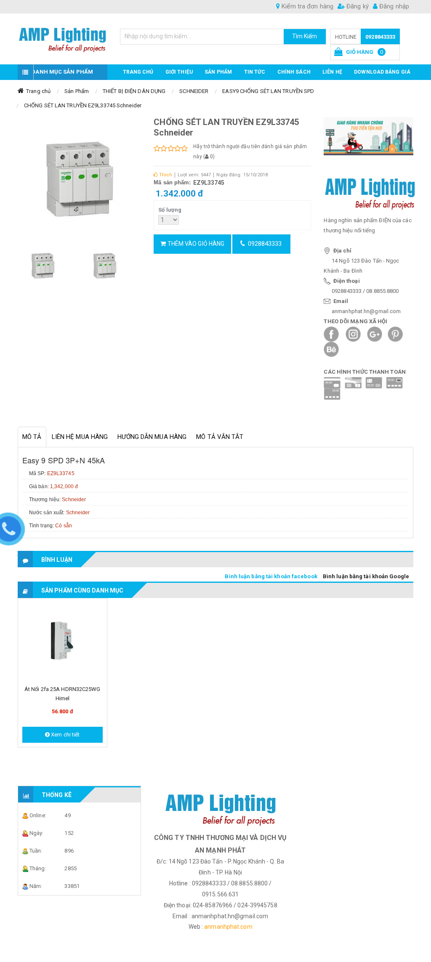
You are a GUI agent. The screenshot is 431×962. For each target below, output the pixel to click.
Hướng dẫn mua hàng (151, 437)
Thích (164, 175)
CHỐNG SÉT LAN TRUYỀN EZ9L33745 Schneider (82, 105)
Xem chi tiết (65, 734)
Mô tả (32, 437)
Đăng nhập (393, 6)
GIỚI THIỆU (179, 72)
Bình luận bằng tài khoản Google (366, 576)
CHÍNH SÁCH (294, 72)
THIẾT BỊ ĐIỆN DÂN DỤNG (134, 91)
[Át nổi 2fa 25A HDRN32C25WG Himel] (62, 641)
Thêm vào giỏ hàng (195, 243)
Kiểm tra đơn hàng (306, 6)
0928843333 (380, 37)
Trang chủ (138, 72)
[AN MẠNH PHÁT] (62, 37)
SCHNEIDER (193, 91)
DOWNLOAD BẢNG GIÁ (382, 72)
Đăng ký (357, 6)
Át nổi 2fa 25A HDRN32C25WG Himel (62, 694)
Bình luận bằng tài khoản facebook (271, 576)
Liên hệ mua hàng (80, 437)
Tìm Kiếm (304, 36)
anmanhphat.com (228, 926)
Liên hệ (332, 72)
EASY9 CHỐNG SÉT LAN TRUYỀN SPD (268, 91)
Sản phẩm (218, 72)
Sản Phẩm (76, 91)
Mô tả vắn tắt (219, 437)
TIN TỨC (255, 72)
